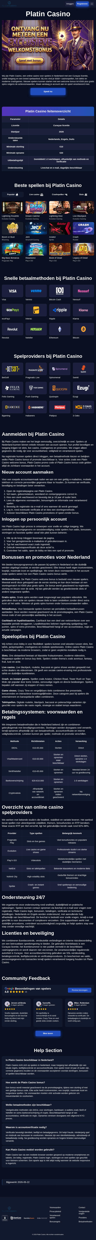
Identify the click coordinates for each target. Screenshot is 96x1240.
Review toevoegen (79, 990)
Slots (81, 194)
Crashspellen (58, 194)
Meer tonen (48, 1033)
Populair (11, 194)
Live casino (34, 194)
